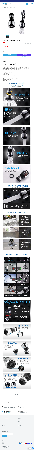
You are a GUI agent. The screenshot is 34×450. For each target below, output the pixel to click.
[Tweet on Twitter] (28, 43)
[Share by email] (30, 43)
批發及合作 (3, 425)
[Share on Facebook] (25, 43)
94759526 (8, 412)
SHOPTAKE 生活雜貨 (5, 43)
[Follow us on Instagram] (3, 443)
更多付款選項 (24, 56)
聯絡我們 (19, 421)
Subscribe (4, 436)
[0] (31, 3)
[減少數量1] (6, 52)
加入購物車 (9, 54)
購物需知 (19, 418)
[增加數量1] (10, 52)
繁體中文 (3, 440)
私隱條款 (19, 425)
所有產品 (5, 7)
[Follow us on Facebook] (2, 443)
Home (2, 7)
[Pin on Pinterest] (27, 43)
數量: (4, 51)
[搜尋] (27, 4)
